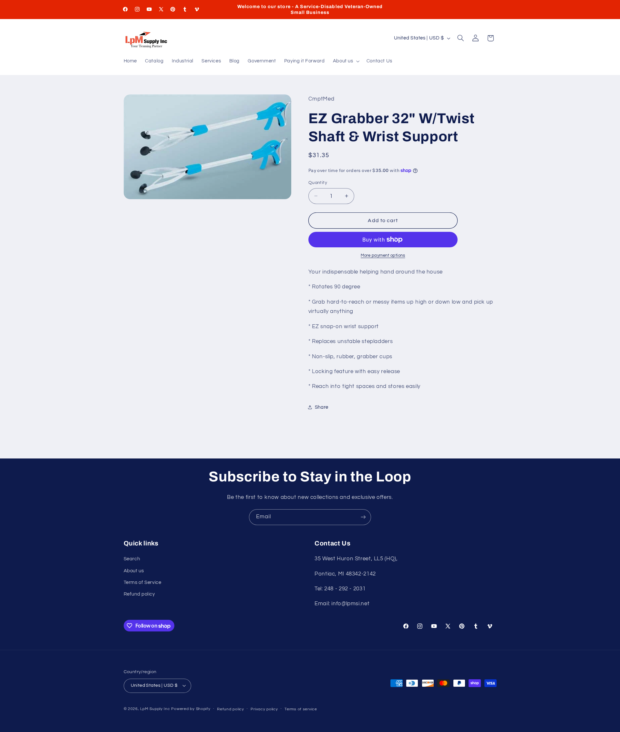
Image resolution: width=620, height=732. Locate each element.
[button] (345, 61)
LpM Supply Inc (155, 709)
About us (134, 570)
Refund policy (139, 594)
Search (132, 558)
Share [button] (321, 407)
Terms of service (300, 709)
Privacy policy (264, 709)
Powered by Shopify (190, 709)
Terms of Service (142, 582)
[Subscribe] (363, 517)
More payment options (383, 255)
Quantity (317, 182)
